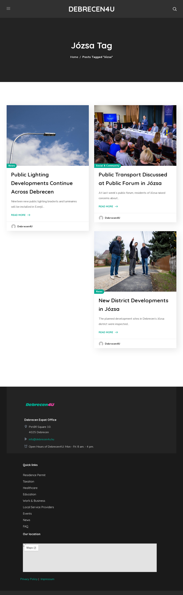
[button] (174, 9)
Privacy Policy (29, 579)
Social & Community (107, 165)
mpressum (47, 579)
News (11, 165)
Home (74, 57)
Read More (18, 215)
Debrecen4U (25, 226)
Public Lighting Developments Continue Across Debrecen (42, 183)
